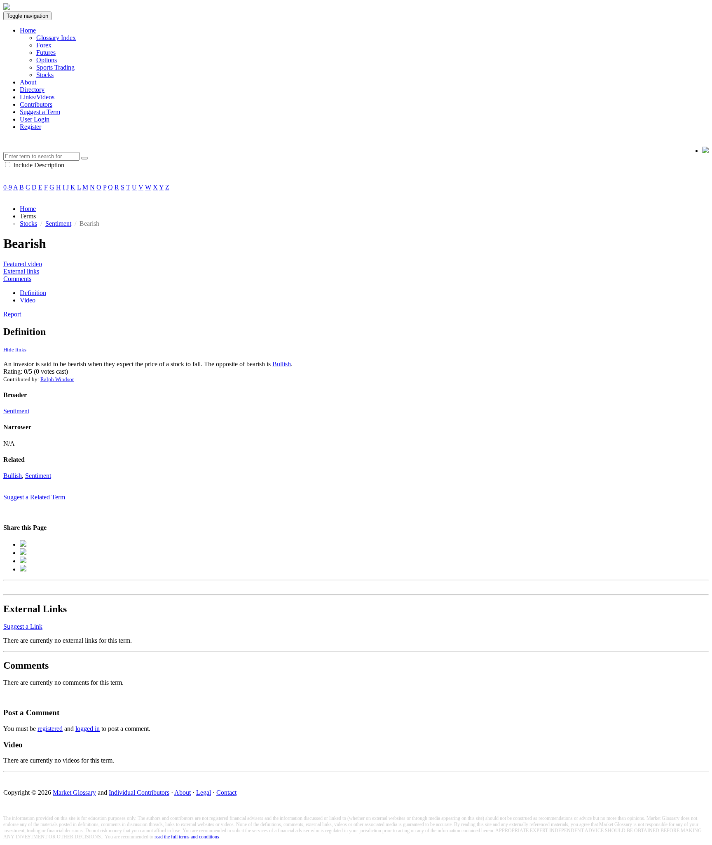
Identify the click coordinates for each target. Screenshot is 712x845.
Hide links (14, 349)
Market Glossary (74, 792)
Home (28, 208)
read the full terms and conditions (187, 837)
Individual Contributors (139, 792)
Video (27, 300)
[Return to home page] (6, 7)
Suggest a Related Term (34, 497)
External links (21, 271)
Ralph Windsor (57, 379)
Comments (17, 278)
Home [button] (28, 30)
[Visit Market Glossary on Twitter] (705, 150)
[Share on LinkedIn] (23, 569)
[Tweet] (23, 552)
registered (50, 728)
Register (30, 126)
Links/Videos (37, 97)
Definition (33, 292)
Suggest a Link (22, 626)
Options (46, 59)
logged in (87, 728)
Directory (32, 89)
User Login (34, 119)
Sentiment (58, 223)
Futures (46, 52)
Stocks (45, 74)
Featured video (22, 263)
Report (12, 314)
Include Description (38, 165)
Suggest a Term (40, 111)
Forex (44, 45)
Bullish (281, 363)
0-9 (7, 187)
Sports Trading (55, 67)
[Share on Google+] (23, 560)
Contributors (36, 104)
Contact (226, 792)
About (28, 82)
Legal (203, 792)
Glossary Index (56, 37)
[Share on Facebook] (23, 544)
